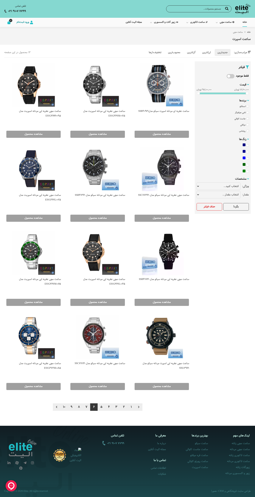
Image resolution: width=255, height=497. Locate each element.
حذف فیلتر (209, 207)
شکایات (162, 474)
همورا (214, 491)
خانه (249, 32)
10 (64, 406)
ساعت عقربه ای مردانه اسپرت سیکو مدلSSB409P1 (163, 111)
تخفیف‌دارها (155, 52)
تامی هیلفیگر (240, 112)
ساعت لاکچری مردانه (238, 461)
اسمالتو (243, 106)
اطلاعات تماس (158, 468)
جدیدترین (222, 52)
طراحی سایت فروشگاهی (238, 491)
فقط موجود (242, 76)
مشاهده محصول (162, 134)
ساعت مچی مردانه (240, 449)
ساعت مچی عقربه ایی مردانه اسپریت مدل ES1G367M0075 (104, 113)
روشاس (242, 131)
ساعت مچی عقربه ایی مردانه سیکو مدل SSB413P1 (100, 195)
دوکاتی (243, 125)
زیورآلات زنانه (243, 467)
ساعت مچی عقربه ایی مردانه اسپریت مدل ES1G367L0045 (104, 281)
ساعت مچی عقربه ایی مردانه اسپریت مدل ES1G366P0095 (40, 113)
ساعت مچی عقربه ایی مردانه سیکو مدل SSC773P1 (163, 195)
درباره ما (161, 443)
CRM (221, 491)
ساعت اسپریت (200, 467)
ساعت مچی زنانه (241, 443)
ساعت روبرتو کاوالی (197, 461)
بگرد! (236, 207)
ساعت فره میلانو (199, 455)
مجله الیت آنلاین (157, 449)
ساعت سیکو (201, 443)
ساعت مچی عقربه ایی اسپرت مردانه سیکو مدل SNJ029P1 (166, 365)
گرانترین (191, 52)
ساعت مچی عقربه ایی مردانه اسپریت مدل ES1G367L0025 (40, 197)
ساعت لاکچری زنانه (239, 455)
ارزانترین (206, 52)
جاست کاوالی (240, 118)
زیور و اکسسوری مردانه (237, 473)
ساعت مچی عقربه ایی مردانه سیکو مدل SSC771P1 (100, 363)
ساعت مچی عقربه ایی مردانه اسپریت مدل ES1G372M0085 (40, 365)
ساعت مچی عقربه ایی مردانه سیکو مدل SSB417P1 (164, 279)
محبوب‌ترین (174, 52)
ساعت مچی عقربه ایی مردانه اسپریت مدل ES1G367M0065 (40, 281)
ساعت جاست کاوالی (197, 449)
